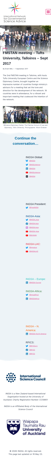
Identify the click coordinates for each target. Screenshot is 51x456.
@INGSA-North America (37, 334)
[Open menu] (48, 11)
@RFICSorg (33, 346)
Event (5, 48)
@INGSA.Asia (34, 223)
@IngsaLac (33, 247)
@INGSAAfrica (34, 299)
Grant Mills (9, 69)
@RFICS (32, 350)
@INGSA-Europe (35, 282)
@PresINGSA (33, 207)
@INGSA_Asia (34, 220)
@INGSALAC (33, 251)
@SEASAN (33, 235)
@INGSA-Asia (34, 231)
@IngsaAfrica (34, 295)
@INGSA (32, 161)
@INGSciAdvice (34, 165)
